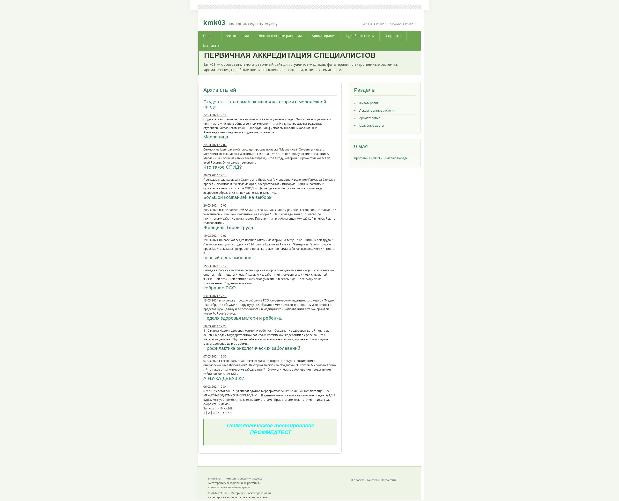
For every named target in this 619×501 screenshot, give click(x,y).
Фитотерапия (237, 35)
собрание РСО (219, 287)
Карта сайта (389, 480)
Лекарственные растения (280, 35)
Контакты (211, 45)
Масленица (215, 136)
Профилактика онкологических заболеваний (251, 348)
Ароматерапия (324, 35)
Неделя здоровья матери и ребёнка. (242, 318)
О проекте (393, 35)
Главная (209, 35)
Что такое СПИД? (222, 167)
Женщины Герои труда (228, 227)
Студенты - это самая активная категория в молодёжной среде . (264, 104)
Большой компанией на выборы (238, 197)
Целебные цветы (360, 35)
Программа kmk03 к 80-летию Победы (381, 158)
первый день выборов (227, 257)
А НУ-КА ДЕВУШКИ (224, 378)
